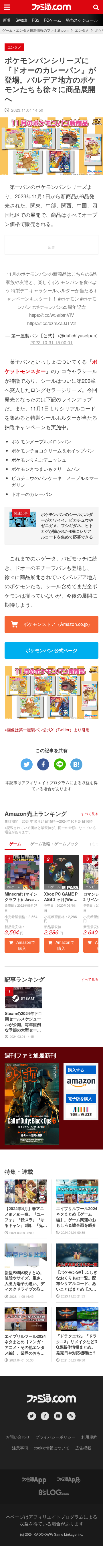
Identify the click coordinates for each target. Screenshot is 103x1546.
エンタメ (82, 30)
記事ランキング (25, 979)
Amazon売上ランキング (36, 813)
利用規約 (89, 1437)
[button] (81, 1083)
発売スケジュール (82, 20)
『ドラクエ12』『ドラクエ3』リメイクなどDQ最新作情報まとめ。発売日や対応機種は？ (76, 1344)
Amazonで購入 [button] (25, 945)
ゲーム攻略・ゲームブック (54, 843)
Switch (21, 20)
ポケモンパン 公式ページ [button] (51, 650)
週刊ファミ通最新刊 (30, 1055)
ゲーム (15, 843)
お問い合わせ (18, 1437)
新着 (7, 20)
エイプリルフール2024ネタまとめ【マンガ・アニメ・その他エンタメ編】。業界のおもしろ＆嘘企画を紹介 (25, 1344)
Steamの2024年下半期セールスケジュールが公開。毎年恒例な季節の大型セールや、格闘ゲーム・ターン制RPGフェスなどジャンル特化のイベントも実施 (23, 1022)
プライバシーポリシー (55, 1437)
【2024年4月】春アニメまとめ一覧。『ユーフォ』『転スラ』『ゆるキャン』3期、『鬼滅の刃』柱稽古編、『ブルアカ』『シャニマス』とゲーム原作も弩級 (26, 1217)
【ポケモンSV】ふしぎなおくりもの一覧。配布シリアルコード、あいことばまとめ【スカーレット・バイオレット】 (76, 1280)
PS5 (35, 20)
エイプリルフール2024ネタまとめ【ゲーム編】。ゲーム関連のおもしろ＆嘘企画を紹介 (76, 1217)
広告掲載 (83, 1448)
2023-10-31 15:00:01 (51, 342)
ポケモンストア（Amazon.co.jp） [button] (57, 624)
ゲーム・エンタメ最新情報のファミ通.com (35, 30)
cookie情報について (52, 1448)
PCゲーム (52, 20)
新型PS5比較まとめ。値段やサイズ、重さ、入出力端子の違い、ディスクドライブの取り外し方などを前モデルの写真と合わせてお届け (25, 1281)
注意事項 (20, 1448)
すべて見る (89, 814)
